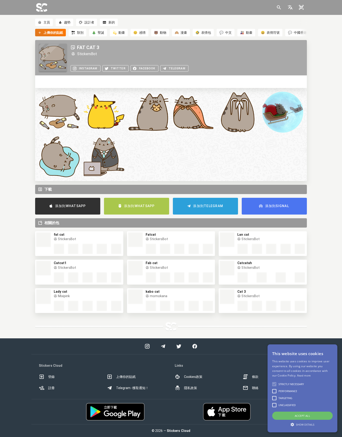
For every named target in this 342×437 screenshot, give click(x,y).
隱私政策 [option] (190, 388)
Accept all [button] (302, 415)
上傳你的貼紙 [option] (126, 377)
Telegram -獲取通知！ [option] (132, 388)
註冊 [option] (51, 388)
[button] (290, 7)
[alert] (302, 388)
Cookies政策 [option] (193, 377)
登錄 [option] (51, 377)
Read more (304, 375)
